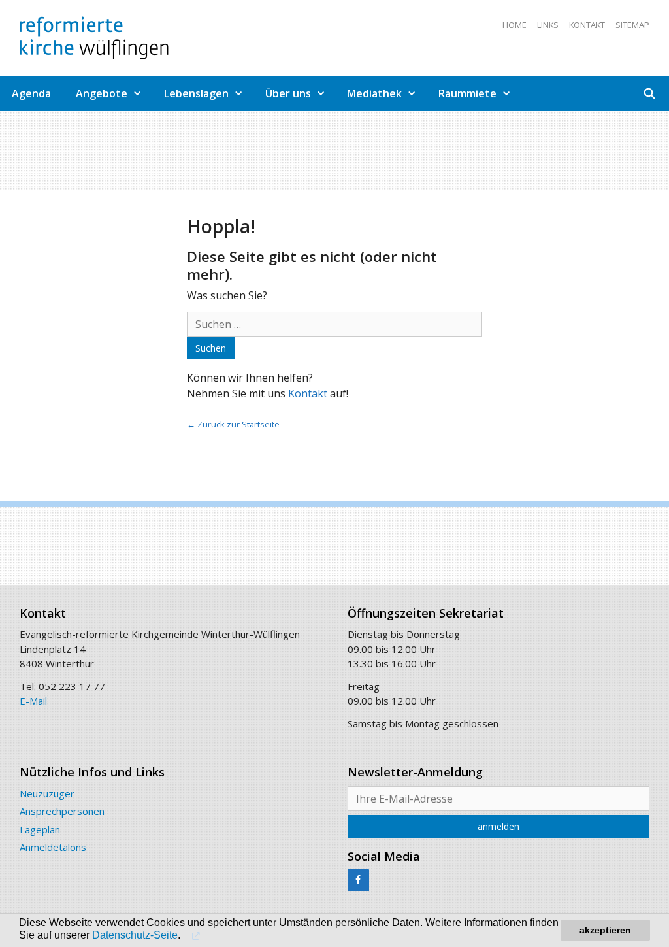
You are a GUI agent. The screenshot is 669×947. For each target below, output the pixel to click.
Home (514, 25)
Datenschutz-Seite (135, 934)
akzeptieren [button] (605, 930)
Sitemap (632, 25)
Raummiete (467, 93)
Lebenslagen (196, 93)
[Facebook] (358, 880)
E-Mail (33, 700)
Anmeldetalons (53, 847)
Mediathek (374, 93)
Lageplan (40, 829)
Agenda (31, 93)
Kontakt (587, 25)
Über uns (288, 93)
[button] (194, 935)
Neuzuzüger (47, 793)
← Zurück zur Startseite (233, 424)
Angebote (101, 93)
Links (548, 25)
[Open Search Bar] (649, 93)
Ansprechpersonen (62, 811)
